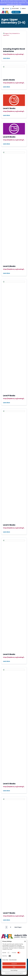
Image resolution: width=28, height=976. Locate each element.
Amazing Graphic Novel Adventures (14, 50)
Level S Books (9, 654)
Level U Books (9, 525)
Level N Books (9, 137)
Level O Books (9, 783)
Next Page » (18, 927)
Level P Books (9, 395)
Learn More (6, 58)
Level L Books (9, 80)
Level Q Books (9, 266)
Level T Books (9, 913)
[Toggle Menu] (24, 12)
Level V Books (9, 108)
